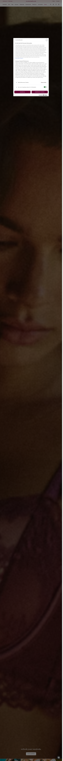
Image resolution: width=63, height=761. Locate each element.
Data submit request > (19, 58)
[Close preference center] (47, 40)
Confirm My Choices (39, 92)
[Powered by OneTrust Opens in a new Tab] (43, 95)
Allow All (22, 92)
